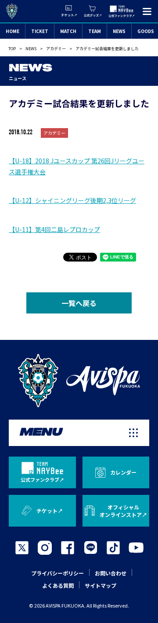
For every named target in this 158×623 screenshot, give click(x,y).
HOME (12, 31)
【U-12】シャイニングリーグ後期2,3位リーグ (72, 200)
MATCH (68, 31)
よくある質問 (58, 585)
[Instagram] (45, 548)
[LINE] (90, 548)
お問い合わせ (110, 573)
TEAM (94, 31)
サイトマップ (100, 585)
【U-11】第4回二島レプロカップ (54, 229)
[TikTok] (113, 548)
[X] (22, 548)
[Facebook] (67, 548)
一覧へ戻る (79, 303)
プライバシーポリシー (57, 573)
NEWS (119, 31)
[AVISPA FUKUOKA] (79, 380)
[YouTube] (136, 548)
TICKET (39, 31)
